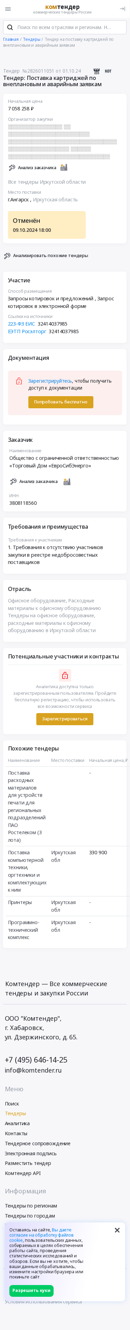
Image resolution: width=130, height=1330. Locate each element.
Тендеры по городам (30, 1215)
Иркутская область (55, 199)
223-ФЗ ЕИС (21, 323)
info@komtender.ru (33, 1070)
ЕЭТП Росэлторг (27, 331)
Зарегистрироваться (64, 719)
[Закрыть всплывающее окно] (117, 1230)
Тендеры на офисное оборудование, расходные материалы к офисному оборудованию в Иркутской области (52, 623)
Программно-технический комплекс (23, 929)
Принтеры (20, 902)
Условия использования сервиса (43, 1301)
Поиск (12, 1103)
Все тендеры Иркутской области (47, 182)
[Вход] (123, 9)
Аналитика (17, 1123)
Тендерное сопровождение (38, 1143)
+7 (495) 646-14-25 (36, 1060)
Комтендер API (23, 1173)
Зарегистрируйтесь (50, 381)
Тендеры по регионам (31, 1205)
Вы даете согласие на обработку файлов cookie (41, 1235)
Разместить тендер (28, 1163)
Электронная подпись (31, 1153)
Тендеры (15, 1113)
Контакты (16, 1133)
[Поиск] (10, 27)
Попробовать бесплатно (60, 402)
